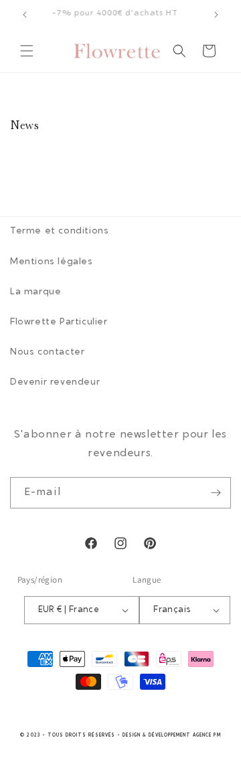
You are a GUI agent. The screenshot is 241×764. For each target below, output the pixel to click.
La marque (35, 292)
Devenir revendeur (55, 382)
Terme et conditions (59, 231)
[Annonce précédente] (24, 14)
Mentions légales (51, 262)
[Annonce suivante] (216, 14)
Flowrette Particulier (59, 322)
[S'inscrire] (215, 492)
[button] (27, 51)
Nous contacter (47, 352)
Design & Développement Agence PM (172, 735)
